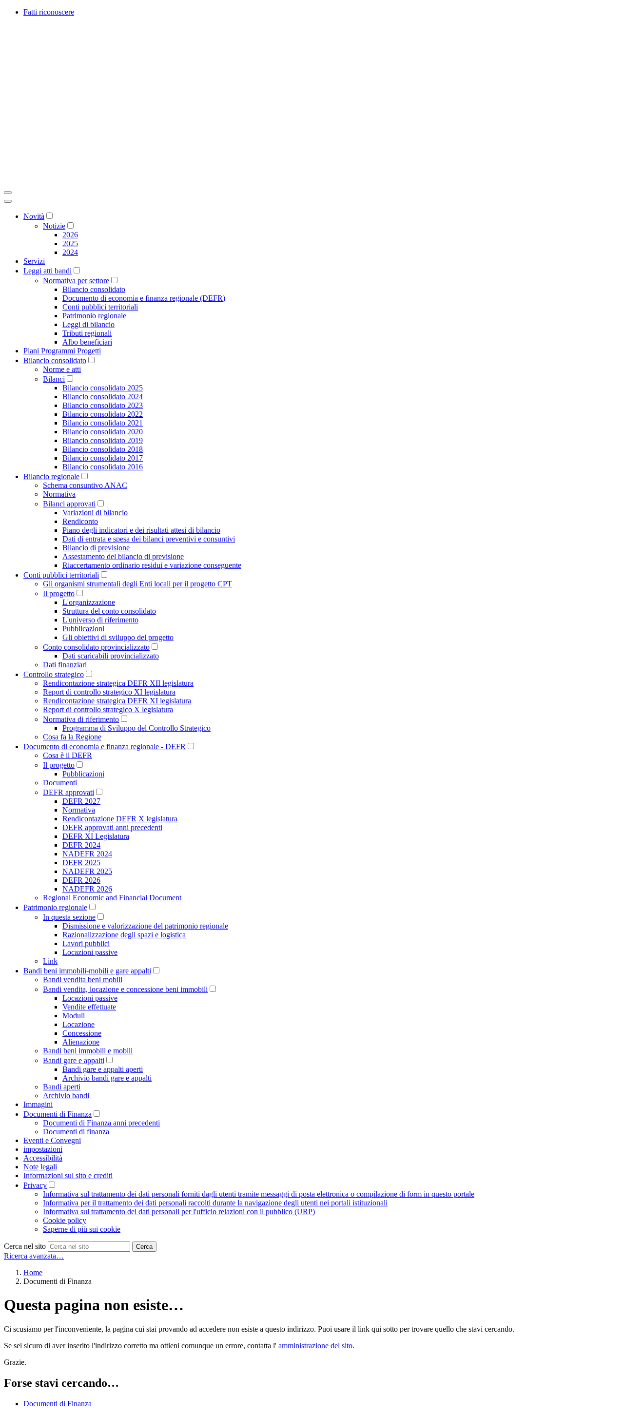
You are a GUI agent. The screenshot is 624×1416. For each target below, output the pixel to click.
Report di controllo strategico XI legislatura (109, 692)
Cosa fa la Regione (72, 737)
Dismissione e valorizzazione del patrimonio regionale (145, 926)
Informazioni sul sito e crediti (68, 1175)
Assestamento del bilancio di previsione (123, 556)
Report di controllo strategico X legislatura (108, 709)
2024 (70, 252)
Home (32, 1272)
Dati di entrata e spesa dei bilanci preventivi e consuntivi (148, 539)
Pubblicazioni (83, 628)
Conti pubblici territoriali (100, 307)
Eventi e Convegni (52, 1140)
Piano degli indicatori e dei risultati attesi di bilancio (141, 530)
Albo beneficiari (87, 342)
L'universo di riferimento (100, 620)
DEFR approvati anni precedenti (112, 827)
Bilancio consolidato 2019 (102, 440)
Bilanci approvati (69, 504)
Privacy (35, 1185)
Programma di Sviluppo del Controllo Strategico (136, 728)
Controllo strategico (53, 674)
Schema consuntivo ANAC (85, 485)
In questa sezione (69, 917)
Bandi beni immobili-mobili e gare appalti (87, 971)
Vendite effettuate (89, 1007)
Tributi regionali (87, 333)
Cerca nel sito (25, 1246)
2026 (70, 235)
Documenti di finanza (76, 1131)
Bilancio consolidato (93, 289)
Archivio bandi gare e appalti (107, 1078)
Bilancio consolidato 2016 (102, 467)
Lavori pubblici (86, 943)
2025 (70, 243)
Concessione (81, 1033)
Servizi (34, 261)
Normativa (59, 494)
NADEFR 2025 (87, 871)
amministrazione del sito (315, 1345)
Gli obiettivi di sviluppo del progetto (118, 637)
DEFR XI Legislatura (95, 836)
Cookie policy (64, 1220)
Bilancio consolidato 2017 (102, 458)
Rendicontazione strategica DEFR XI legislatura (117, 701)
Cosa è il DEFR (67, 755)
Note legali (40, 1167)
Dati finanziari (65, 664)
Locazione (78, 1024)
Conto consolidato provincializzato (96, 647)
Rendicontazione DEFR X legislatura (119, 819)
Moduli (73, 1015)
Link (50, 961)
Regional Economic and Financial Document (112, 897)
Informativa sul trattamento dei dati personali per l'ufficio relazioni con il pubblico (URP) (179, 1211)
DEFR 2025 (81, 862)
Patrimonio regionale (94, 315)
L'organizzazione (88, 602)
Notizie (54, 226)
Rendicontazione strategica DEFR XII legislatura (118, 683)
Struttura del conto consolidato (109, 611)
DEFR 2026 (81, 880)
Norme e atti (62, 369)
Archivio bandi (66, 1095)
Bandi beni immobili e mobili (88, 1051)
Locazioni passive (89, 952)
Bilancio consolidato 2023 (102, 405)
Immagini (38, 1104)
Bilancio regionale (51, 476)
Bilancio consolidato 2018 (102, 449)
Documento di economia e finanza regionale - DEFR (104, 746)
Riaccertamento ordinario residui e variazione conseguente (151, 565)
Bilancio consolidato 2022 (102, 414)
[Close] (8, 201)
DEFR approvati (68, 792)
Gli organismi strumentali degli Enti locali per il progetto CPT (137, 584)
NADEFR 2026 (87, 889)
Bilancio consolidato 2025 (102, 388)
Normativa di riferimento (81, 719)
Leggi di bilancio (88, 324)
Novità (33, 216)
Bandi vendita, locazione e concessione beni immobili (125, 989)
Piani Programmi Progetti (62, 351)
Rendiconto (80, 521)
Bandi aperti (61, 1087)
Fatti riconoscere (48, 12)
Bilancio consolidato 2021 (102, 423)
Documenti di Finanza (57, 1114)
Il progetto (59, 593)
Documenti (60, 782)
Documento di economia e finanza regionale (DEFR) (143, 298)
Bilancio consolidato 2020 (102, 431)
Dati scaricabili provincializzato (110, 656)
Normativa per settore (76, 280)
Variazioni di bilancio (95, 512)
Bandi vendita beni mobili (82, 979)
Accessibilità (42, 1158)
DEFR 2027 (81, 801)
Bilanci (54, 379)
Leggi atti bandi (47, 271)
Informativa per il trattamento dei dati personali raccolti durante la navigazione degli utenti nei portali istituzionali (215, 1203)
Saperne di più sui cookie (81, 1229)
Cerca (144, 1246)
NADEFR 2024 (87, 854)
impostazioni (42, 1149)
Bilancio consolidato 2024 (102, 396)
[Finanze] (150, 181)
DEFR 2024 (81, 845)
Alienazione (80, 1042)
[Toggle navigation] (8, 192)
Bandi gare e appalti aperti (102, 1069)
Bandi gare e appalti (73, 1060)
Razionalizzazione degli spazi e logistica (124, 935)
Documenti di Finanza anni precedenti (101, 1123)
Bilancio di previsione (96, 547)
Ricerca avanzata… (34, 1256)
